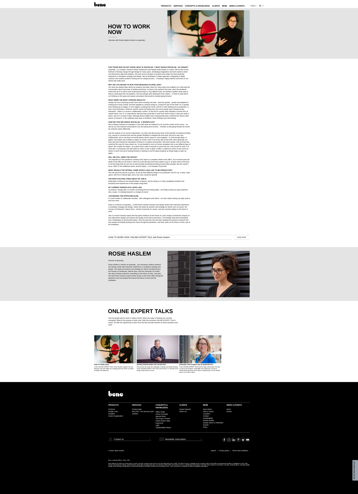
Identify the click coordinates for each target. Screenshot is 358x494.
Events (229, 411)
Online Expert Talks (163, 421)
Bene (205, 405)
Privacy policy (224, 450)
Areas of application (115, 416)
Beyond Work (161, 416)
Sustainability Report (163, 427)
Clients (183, 405)
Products (113, 405)
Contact (206, 416)
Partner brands (208, 420)
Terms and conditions (240, 450)
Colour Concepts (162, 414)
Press (205, 427)
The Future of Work (163, 419)
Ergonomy (159, 423)
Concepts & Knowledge (162, 406)
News (229, 409)
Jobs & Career (208, 411)
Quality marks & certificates (213, 423)
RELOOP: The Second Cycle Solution (143, 413)
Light (157, 425)
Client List (183, 411)
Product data (137, 409)
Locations (206, 414)
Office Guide (160, 412)
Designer (111, 414)
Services (136, 405)
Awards (206, 425)
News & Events (234, 405)
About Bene (207, 409)
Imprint (213, 450)
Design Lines (113, 411)
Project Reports (185, 409)
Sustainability (208, 418)
